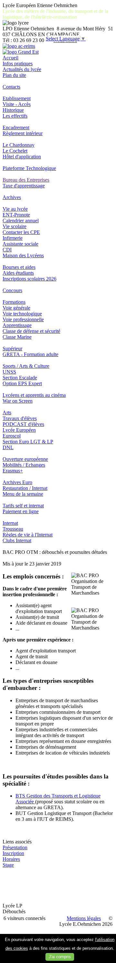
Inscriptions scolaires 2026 (29, 278)
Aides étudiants (18, 273)
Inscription (13, 853)
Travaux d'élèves (20, 418)
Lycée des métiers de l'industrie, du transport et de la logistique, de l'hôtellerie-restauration (55, 14)
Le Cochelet (15, 150)
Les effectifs (15, 116)
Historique (13, 110)
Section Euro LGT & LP (28, 441)
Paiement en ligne (21, 511)
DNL (8, 447)
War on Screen (18, 401)
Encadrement (16, 127)
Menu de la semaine (23, 494)
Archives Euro (17, 482)
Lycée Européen (19, 430)
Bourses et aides (19, 267)
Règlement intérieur (23, 133)
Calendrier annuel (21, 220)
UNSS (9, 372)
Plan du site (14, 75)
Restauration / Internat (25, 488)
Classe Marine (17, 337)
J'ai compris (60, 956)
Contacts (11, 87)
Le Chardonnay (18, 145)
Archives (12, 197)
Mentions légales (84, 918)
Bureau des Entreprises (26, 180)
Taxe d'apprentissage (24, 185)
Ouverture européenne (25, 459)
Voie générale (16, 308)
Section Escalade (20, 377)
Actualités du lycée (22, 69)
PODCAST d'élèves (23, 424)
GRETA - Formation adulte (30, 354)
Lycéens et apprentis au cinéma (34, 395)
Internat (10, 523)
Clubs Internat (17, 540)
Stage (8, 865)
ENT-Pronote (16, 214)
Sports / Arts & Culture (26, 366)
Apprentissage (17, 325)
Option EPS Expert (22, 383)
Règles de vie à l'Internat (28, 534)
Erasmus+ (13, 470)
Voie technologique (22, 313)
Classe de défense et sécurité (31, 331)
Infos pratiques (18, 63)
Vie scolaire (14, 226)
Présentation (15, 847)
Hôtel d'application (22, 156)
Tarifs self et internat (23, 505)
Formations (14, 302)
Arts (7, 412)
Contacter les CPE (21, 232)
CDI (7, 249)
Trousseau (13, 529)
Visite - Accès (17, 104)
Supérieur (12, 348)
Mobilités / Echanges (24, 465)
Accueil (10, 57)
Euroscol (12, 436)
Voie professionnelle (23, 319)
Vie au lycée (15, 209)
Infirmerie (13, 238)
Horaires (11, 859)
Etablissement (17, 98)
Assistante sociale (20, 244)
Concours (12, 290)
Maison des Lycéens (23, 255)
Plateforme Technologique (29, 168)
